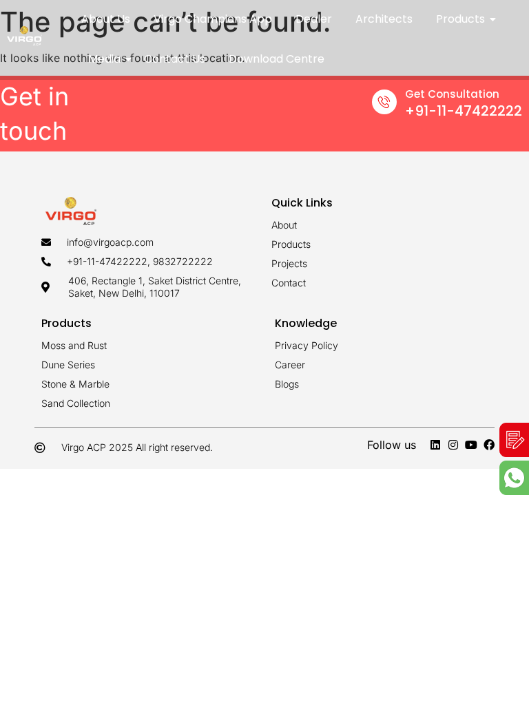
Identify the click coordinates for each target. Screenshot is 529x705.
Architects (384, 19)
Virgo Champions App (213, 19)
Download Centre (276, 59)
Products (460, 19)
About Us (105, 19)
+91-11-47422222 (463, 110)
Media (104, 59)
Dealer (313, 19)
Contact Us (174, 59)
